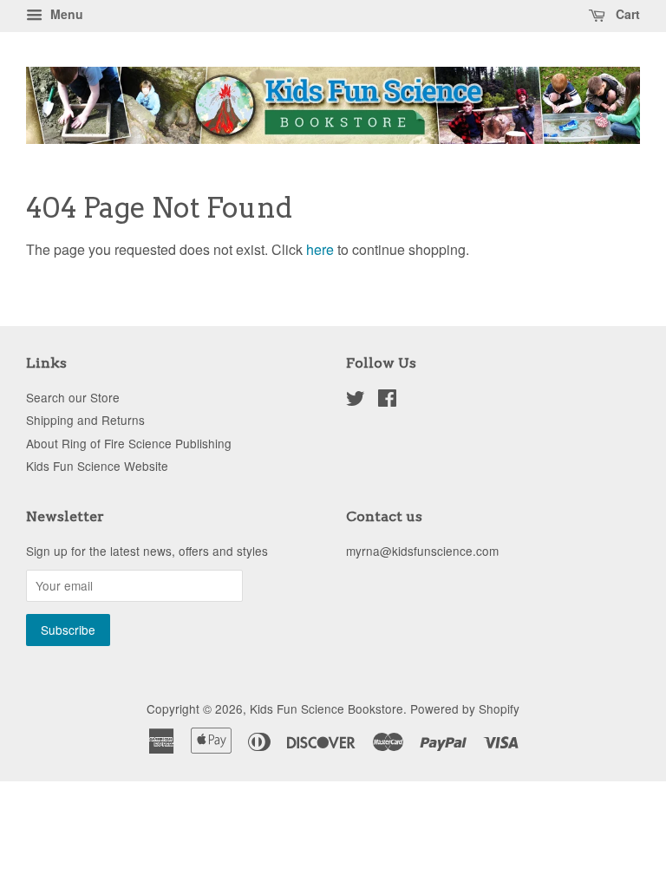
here (320, 249)
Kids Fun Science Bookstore (326, 708)
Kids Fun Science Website (97, 465)
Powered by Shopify (464, 708)
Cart (626, 14)
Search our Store (73, 397)
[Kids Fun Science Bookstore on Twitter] (355, 400)
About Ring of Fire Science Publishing (129, 443)
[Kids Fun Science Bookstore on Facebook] (387, 400)
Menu (65, 14)
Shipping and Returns (85, 419)
